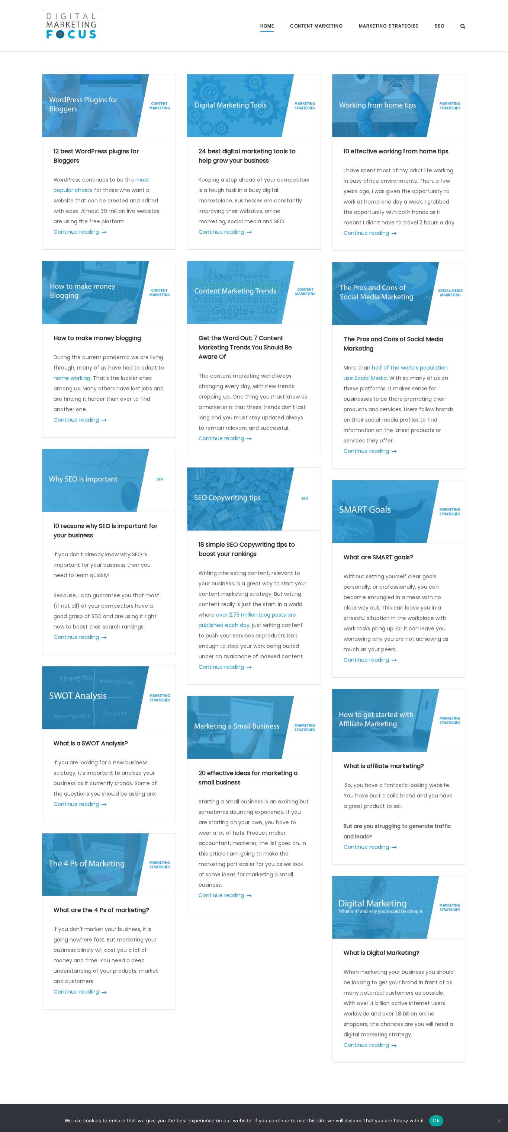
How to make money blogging (97, 338)
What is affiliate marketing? (384, 766)
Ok (436, 1120)
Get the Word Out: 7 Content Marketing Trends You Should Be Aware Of (245, 347)
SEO (439, 26)
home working (72, 378)
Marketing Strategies (389, 26)
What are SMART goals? (378, 557)
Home (267, 26)
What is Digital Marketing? (381, 953)
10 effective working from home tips (396, 151)
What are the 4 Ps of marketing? (101, 910)
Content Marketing (316, 26)
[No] (498, 1121)
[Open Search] (463, 27)
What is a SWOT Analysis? (91, 743)
